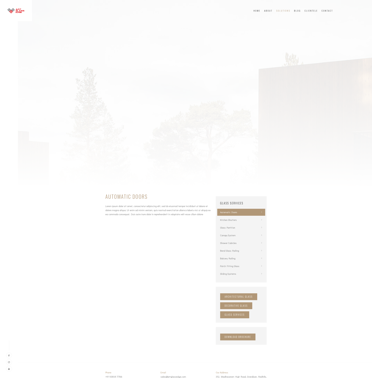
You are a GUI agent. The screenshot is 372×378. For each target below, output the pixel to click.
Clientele (311, 10)
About (268, 10)
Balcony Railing (227, 258)
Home (257, 10)
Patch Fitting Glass (229, 266)
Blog (297, 10)
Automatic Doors (228, 212)
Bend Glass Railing (229, 250)
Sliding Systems (228, 273)
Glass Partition (227, 227)
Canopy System (228, 235)
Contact (327, 10)
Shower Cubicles (228, 242)
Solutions (283, 10)
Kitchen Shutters (228, 219)
